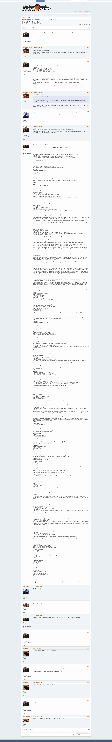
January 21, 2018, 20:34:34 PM (37, 648)
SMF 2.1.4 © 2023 (23, 740)
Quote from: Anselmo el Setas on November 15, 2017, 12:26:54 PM (45, 96)
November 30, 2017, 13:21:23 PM (38, 126)
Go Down (23, 27)
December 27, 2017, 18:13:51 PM (38, 601)
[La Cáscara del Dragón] (23, 661)
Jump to (74, 734)
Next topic (88, 24)
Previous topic (82, 24)
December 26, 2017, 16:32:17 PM (38, 142)
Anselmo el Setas (28, 47)
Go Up (23, 729)
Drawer (25, 31)
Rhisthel (26, 648)
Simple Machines (28, 740)
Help (81, 740)
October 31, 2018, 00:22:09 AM (37, 716)
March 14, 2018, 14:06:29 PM (37, 682)
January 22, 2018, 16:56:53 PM (37, 666)
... (31, 27)
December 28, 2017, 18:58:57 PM (38, 615)
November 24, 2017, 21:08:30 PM (38, 47)
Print (89, 27)
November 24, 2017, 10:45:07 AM (38, 30)
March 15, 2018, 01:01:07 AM (37, 700)
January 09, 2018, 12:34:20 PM (37, 632)
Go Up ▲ (89, 740)
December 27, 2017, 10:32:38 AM (38, 586)
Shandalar (26, 111)
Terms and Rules (85, 740)
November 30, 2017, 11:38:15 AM (38, 92)
